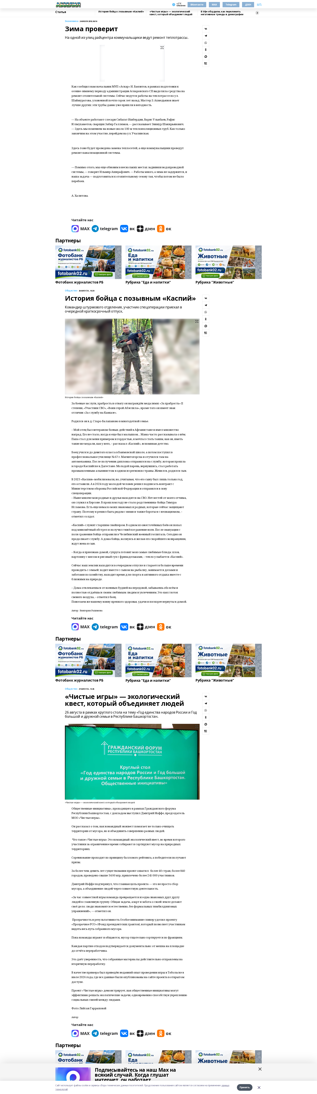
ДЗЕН (248, 4)
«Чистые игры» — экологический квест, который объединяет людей (171, 13)
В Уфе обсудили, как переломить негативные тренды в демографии (222, 13)
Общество (71, 290)
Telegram (231, 4)
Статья (60, 12)
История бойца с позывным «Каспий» (121, 11)
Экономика (71, 21)
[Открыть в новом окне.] (80, 228)
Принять (245, 1087)
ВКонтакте (197, 4)
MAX (214, 4)
